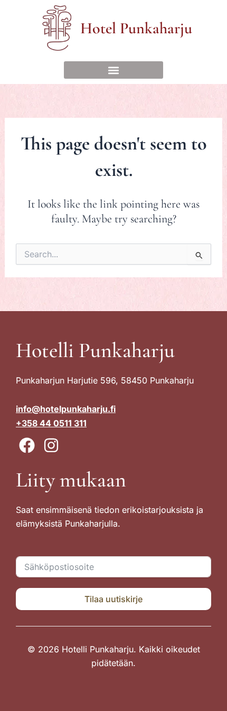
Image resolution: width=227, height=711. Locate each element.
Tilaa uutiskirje (113, 599)
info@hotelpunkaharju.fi (66, 409)
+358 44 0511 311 (51, 423)
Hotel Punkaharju (136, 28)
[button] (113, 70)
